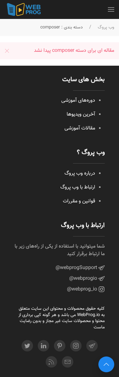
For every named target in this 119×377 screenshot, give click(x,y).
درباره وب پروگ (79, 173)
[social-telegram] (92, 345)
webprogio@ (83, 279)
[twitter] (27, 345)
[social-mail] (67, 362)
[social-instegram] (76, 345)
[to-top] (106, 364)
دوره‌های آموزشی (78, 101)
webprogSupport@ (77, 268)
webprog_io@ (82, 289)
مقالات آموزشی (79, 128)
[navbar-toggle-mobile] (111, 9)
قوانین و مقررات (79, 201)
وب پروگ (106, 27)
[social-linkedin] (43, 345)
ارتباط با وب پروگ (77, 187)
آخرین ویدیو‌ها (81, 114)
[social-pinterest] (59, 345)
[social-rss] (51, 362)
